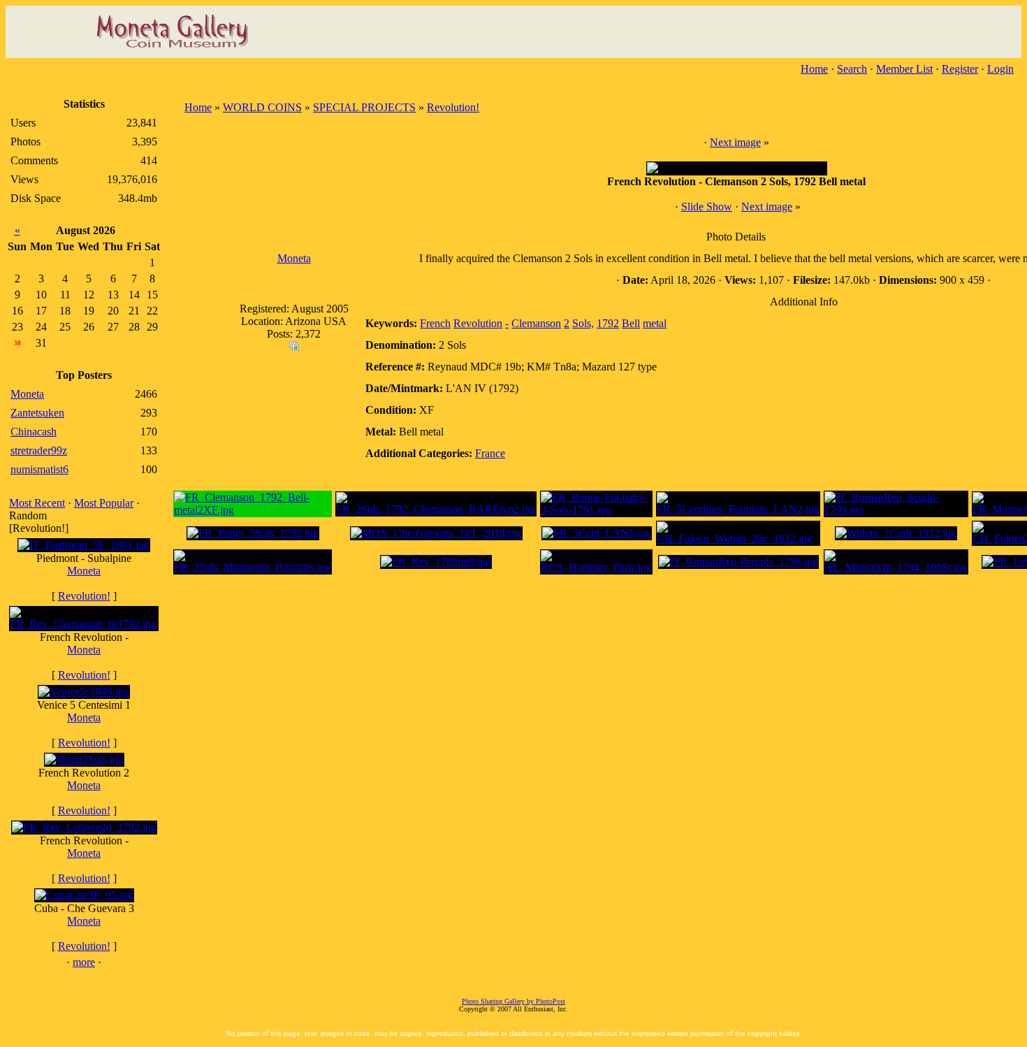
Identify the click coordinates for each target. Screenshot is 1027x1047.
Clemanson (536, 323)
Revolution (477, 323)
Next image (735, 142)
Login (1000, 69)
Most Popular (103, 503)
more (84, 962)
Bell (631, 323)
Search (852, 69)
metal (655, 323)
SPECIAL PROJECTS (364, 107)
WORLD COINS (262, 107)
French (435, 323)
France (490, 453)
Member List (904, 69)
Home (814, 69)
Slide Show (706, 206)
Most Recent (37, 503)
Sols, (583, 323)
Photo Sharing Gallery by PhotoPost (513, 1001)
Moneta (84, 571)
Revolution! (84, 596)
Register (960, 69)
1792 (608, 323)
